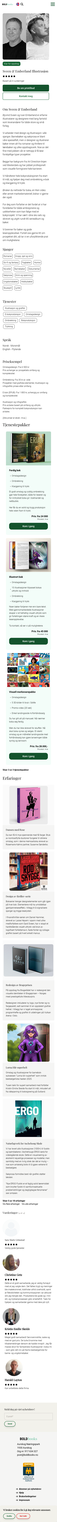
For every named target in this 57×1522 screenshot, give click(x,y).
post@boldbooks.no (27, 1454)
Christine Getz (13, 1274)
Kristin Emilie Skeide (17, 1329)
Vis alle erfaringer (30, 1204)
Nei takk (23, 1516)
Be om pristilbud (26, 88)
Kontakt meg (26, 96)
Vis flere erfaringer (11, 1204)
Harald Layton (13, 1380)
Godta (9, 1516)
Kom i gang (28, 526)
